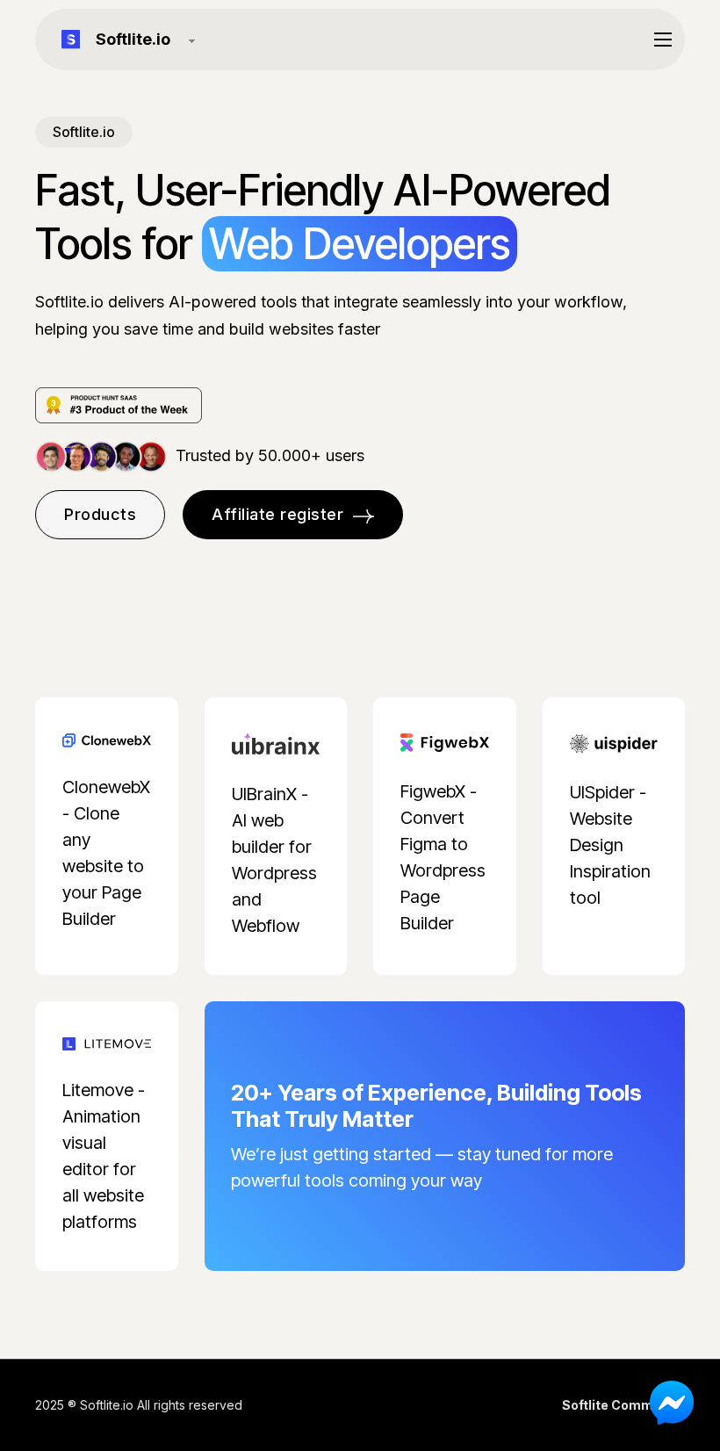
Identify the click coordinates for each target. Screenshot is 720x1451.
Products (100, 514)
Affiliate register (277, 514)
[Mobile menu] (663, 39)
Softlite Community (623, 1404)
